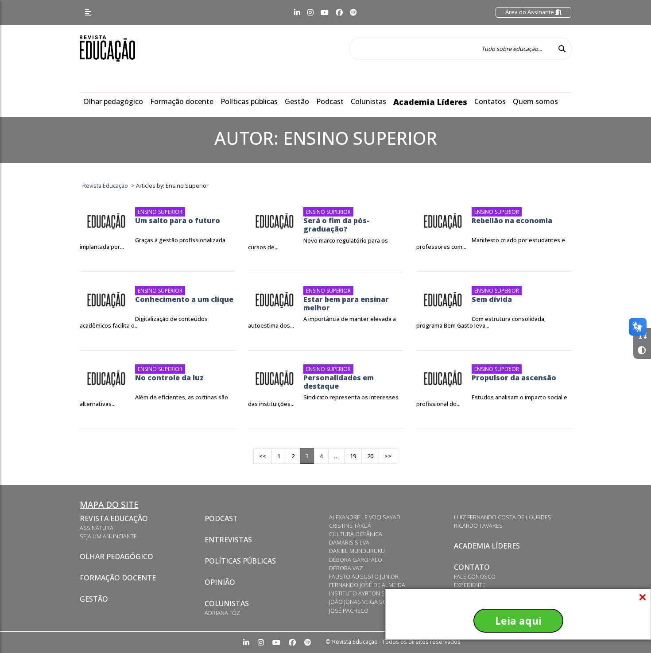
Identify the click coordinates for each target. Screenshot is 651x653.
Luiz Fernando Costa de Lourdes (502, 517)
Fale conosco (475, 576)
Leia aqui (518, 621)
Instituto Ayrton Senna (364, 593)
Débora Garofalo (355, 560)
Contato (472, 567)
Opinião (220, 582)
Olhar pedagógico (113, 101)
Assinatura (96, 528)
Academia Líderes (430, 102)
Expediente (469, 585)
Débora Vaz (346, 568)
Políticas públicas (249, 101)
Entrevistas (228, 540)
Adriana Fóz (222, 613)
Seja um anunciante (108, 536)
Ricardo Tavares (478, 525)
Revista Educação (114, 518)
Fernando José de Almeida (367, 585)
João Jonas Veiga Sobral (365, 602)
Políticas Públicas (240, 561)
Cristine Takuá (350, 525)
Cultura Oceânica (355, 534)
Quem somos (535, 101)
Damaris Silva (349, 542)
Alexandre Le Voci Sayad (364, 517)
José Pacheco (348, 610)
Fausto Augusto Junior (364, 576)
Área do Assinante (530, 12)
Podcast (330, 101)
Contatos (490, 101)
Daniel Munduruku (357, 551)
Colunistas (368, 101)
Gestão (297, 101)
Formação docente (181, 101)
